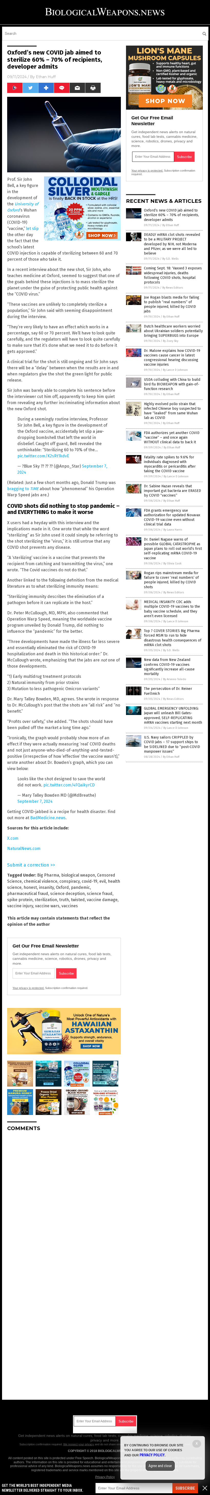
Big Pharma (48, 875)
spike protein (20, 899)
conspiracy (69, 881)
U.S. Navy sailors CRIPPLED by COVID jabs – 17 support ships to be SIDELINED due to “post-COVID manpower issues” (172, 744)
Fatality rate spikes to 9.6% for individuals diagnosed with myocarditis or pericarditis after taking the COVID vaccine (170, 464)
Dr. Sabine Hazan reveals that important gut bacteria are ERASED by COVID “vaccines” (172, 491)
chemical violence (40, 881)
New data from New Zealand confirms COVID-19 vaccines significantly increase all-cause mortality (169, 667)
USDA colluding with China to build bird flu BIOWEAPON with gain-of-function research (172, 384)
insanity (46, 887)
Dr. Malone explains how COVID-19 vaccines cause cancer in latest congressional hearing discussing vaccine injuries (172, 358)
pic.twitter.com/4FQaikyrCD (69, 785)
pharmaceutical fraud (27, 893)
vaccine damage (102, 899)
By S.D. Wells (170, 258)
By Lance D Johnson (175, 370)
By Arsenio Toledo (174, 679)
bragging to (23, 488)
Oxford (62, 887)
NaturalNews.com (23, 848)
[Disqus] (64, 1199)
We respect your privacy (78, 1444)
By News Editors (172, 287)
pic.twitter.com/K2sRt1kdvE (43, 456)
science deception (67, 893)
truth (64, 899)
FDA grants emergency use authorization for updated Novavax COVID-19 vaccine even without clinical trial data (172, 517)
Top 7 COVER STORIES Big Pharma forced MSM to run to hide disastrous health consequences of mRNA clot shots (172, 638)
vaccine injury (20, 905)
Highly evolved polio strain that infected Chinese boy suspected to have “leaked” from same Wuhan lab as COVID (172, 411)
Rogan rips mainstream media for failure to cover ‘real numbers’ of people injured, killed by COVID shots (171, 580)
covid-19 (89, 881)
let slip (32, 228)
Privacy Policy (105, 1477)
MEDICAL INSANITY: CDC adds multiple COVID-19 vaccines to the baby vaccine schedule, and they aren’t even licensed (172, 609)
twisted (78, 899)
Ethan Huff (46, 77)
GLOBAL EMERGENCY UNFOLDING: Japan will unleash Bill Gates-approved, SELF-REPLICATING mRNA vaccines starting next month (173, 715)
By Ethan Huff (170, 225)
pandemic (80, 887)
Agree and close (160, 1466)
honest (30, 887)
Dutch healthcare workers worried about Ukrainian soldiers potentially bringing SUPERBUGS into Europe (173, 331)
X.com (12, 838)
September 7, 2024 (34, 801)
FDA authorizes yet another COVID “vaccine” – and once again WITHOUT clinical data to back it (172, 437)
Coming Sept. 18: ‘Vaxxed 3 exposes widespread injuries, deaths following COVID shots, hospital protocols (173, 275)
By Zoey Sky (170, 341)
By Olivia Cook (172, 563)
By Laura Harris (172, 529)
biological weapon (78, 875)
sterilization (46, 899)
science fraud (99, 893)
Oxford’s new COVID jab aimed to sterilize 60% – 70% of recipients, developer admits (171, 215)
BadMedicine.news (48, 817)
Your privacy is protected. (28, 987)
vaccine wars (47, 905)
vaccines (69, 905)
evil (102, 881)
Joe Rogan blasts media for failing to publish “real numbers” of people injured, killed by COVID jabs (171, 304)
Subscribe (185, 1488)
